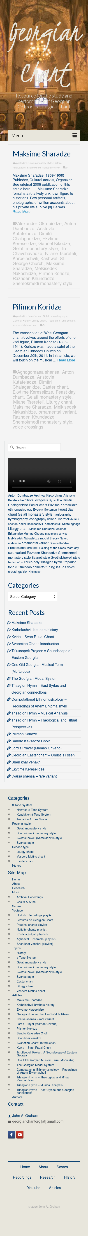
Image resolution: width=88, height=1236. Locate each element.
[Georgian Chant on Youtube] (19, 1134)
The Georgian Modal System (34, 678)
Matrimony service (56, 533)
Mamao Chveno (34, 533)
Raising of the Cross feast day (59, 548)
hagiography (62, 514)
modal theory (49, 538)
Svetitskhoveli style (65, 557)
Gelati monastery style (40, 163)
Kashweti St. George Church (39, 260)
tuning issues (56, 566)
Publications (19, 167)
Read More (21, 211)
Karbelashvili (25, 258)
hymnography (18, 518)
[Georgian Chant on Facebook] (11, 1134)
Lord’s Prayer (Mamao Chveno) (37, 748)
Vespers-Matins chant (25, 325)
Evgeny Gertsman (45, 509)
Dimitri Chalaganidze (32, 235)
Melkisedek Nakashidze (35, 270)
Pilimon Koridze (54, 273)
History (57, 163)
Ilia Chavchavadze (39, 250)
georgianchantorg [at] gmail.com (37, 1121)
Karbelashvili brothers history (35, 629)
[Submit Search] (11, 447)
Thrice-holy (31, 562)
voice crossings (28, 426)
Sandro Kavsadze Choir (31, 741)
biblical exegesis (36, 499)
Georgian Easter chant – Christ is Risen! (44, 755)
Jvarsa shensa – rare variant (34, 776)
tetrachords (15, 562)
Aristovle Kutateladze (33, 230)
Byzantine (55, 500)
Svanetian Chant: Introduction (35, 643)
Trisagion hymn (51, 562)
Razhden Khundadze (33, 278)
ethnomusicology (20, 509)
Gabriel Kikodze (54, 243)
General (17, 320)
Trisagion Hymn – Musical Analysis (40, 713)
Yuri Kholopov (32, 571)
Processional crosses (23, 547)
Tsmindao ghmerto (31, 567)
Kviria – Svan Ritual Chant (33, 636)
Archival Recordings (48, 495)
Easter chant (35, 316)
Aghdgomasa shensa (38, 371)
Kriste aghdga (71, 524)
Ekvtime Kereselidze (35, 240)
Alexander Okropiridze (39, 223)
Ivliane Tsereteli (60, 253)
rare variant (17, 552)
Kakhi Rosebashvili (31, 524)
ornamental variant (57, 411)
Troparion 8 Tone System (61, 320)
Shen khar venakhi (27, 762)
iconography (37, 518)
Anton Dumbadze (20, 495)
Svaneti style (41, 557)
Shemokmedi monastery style (43, 167)
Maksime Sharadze (32, 406)
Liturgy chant (39, 320)
